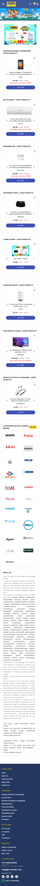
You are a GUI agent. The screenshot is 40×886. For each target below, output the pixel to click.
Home (4, 773)
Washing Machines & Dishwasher (13, 801)
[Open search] (30, 4)
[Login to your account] (37, 4)
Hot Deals (5, 819)
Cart (3, 835)
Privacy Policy (7, 850)
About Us (5, 776)
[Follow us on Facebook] (3, 876)
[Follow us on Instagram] (16, 876)
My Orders (5, 832)
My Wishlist (6, 838)
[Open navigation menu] (3, 4)
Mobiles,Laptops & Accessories (13, 794)
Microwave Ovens (8, 813)
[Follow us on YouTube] (12, 876)
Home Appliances (8, 807)
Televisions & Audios (9, 810)
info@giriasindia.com (12, 869)
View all (33, 427)
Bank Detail (6, 782)
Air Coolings (6, 797)
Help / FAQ (5, 853)
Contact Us (6, 785)
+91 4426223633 (9, 863)
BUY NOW (20, 87)
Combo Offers (7, 816)
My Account (6, 828)
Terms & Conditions (9, 847)
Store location (7, 779)
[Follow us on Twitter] (7, 876)
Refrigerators (7, 804)
